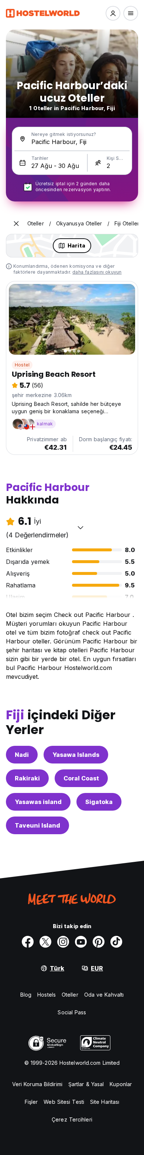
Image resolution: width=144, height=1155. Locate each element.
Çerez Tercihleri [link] (72, 1119)
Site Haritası (104, 1102)
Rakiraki (27, 778)
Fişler (31, 1102)
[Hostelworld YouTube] (81, 942)
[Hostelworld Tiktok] (116, 942)
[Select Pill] (113, 13)
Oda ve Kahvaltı (104, 994)
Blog (25, 994)
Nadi (22, 754)
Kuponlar (121, 1084)
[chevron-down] (80, 527)
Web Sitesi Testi (64, 1102)
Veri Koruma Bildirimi (37, 1084)
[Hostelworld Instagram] (63, 942)
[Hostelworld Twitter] (45, 942)
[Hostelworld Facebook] (28, 942)
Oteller (70, 994)
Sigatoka (99, 801)
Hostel (22, 365)
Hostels (46, 994)
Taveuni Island (37, 825)
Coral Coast (81, 778)
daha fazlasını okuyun (96, 272)
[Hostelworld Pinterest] (98, 942)
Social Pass (72, 1012)
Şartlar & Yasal (86, 1084)
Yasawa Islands (75, 754)
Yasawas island (38, 801)
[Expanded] (16, 223)
